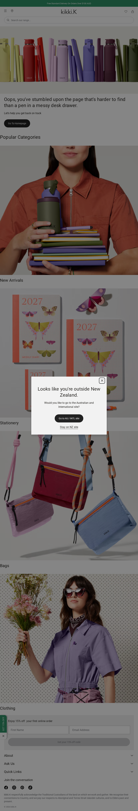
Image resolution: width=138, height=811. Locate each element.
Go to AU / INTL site (69, 418)
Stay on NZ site (69, 427)
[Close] (102, 380)
